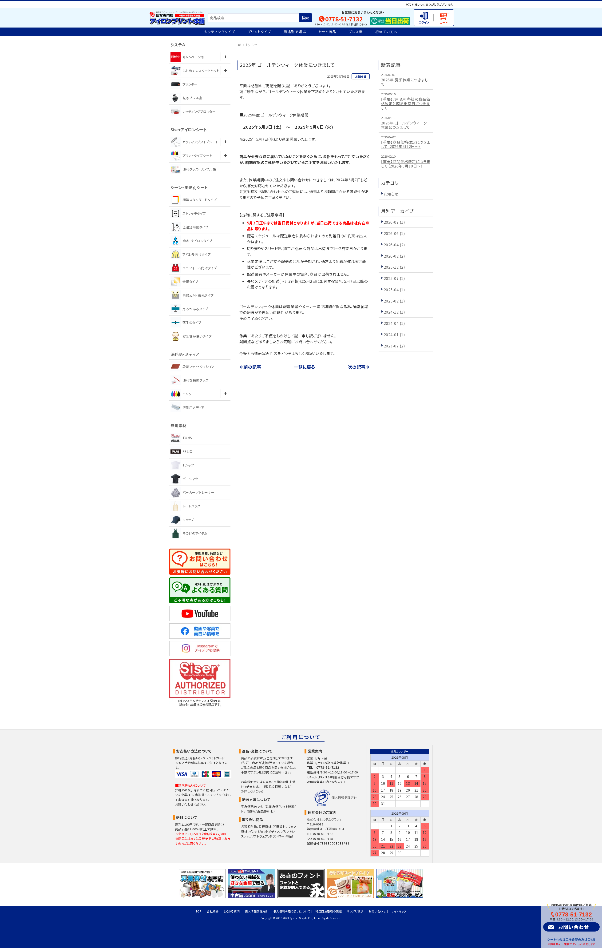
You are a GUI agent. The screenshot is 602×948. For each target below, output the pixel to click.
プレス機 (356, 31)
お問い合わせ (573, 926)
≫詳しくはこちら (252, 791)
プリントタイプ (259, 31)
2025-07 (394, 278)
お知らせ (251, 45)
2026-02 (394, 256)
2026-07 (394, 222)
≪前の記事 (250, 367)
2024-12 (394, 312)
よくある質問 (232, 911)
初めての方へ (386, 31)
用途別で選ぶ (294, 31)
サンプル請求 (355, 911)
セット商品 (327, 31)
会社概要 (212, 911)
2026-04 (394, 244)
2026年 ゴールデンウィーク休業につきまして (404, 125)
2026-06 (394, 233)
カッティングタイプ (219, 31)
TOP (199, 911)
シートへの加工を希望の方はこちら (571, 939)
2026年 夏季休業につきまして (404, 82)
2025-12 (394, 267)
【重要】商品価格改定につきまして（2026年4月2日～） (405, 144)
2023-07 (394, 346)
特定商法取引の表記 (328, 911)
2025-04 (394, 289)
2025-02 (394, 301)
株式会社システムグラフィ (324, 819)
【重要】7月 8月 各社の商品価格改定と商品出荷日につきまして (405, 103)
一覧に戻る (304, 367)
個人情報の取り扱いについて (291, 911)
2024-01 (394, 334)
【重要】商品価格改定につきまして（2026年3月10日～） (405, 163)
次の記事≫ (359, 367)
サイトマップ (398, 911)
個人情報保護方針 (344, 797)
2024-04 (394, 323)
